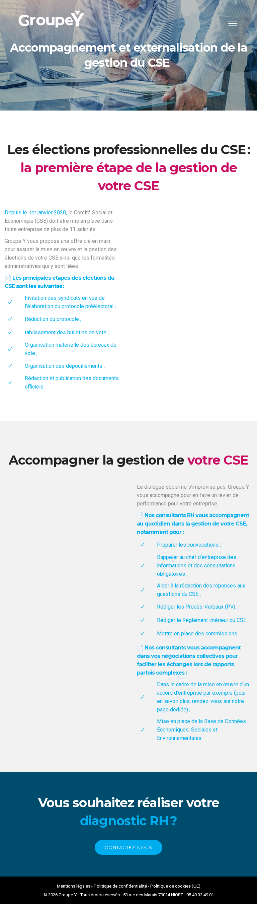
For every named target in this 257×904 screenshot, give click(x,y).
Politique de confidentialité (120, 886)
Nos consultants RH (169, 515)
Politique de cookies (170, 886)
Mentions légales (73, 886)
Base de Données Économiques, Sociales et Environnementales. (201, 729)
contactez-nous (128, 847)
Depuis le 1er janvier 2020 (35, 212)
